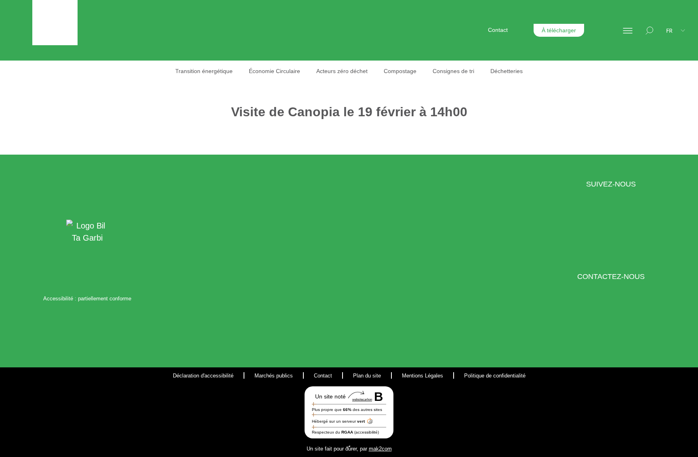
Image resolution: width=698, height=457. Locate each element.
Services (480, 109)
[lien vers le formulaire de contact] (600, 323)
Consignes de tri (453, 71)
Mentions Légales (422, 376)
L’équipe (364, 85)
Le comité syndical (377, 96)
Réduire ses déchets (380, 139)
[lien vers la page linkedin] (600, 230)
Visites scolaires (469, 151)
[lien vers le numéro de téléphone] (621, 323)
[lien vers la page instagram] (617, 230)
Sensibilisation (467, 85)
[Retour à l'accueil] (55, 22)
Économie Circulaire (274, 71)
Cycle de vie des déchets (386, 162)
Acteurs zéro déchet (342, 71)
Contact (498, 30)
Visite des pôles (469, 139)
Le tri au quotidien (387, 114)
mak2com (380, 449)
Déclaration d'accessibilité (203, 376)
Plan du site (367, 376)
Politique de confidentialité (495, 376)
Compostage (400, 71)
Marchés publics (273, 376)
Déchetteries (506, 71)
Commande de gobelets (479, 128)
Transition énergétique (204, 71)
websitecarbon (362, 399)
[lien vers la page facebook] (586, 230)
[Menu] (628, 30)
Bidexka (554, 85)
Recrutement (584, 109)
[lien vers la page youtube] (634, 230)
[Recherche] (649, 30)
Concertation (465, 96)
